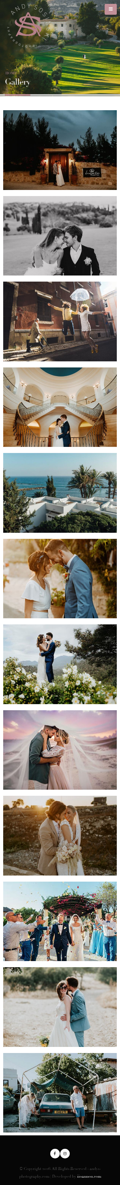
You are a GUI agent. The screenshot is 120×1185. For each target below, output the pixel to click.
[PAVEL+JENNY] (60, 1007)
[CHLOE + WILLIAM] (60, 835)
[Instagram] (65, 1153)
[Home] (31, 25)
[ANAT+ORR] (60, 579)
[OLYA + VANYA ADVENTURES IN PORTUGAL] (60, 321)
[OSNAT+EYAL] (60, 1093)
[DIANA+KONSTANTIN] (60, 750)
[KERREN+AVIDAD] (60, 493)
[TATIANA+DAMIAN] (60, 407)
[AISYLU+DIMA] (60, 236)
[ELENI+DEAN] (60, 150)
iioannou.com (89, 1176)
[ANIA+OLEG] (60, 921)
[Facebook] (55, 1153)
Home (11, 73)
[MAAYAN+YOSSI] (60, 664)
